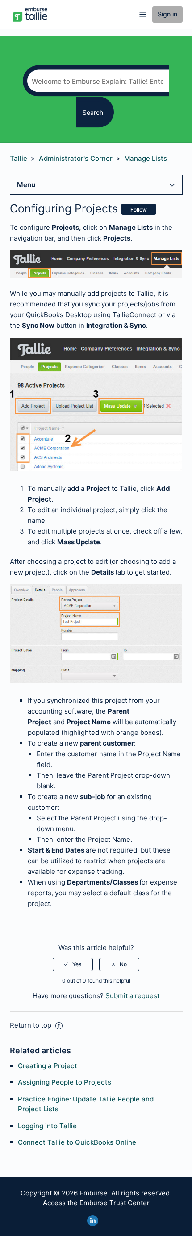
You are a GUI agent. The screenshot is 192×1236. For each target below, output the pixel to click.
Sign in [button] (167, 14)
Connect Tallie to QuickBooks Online (77, 1142)
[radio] (73, 964)
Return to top (31, 1025)
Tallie (18, 158)
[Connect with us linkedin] (92, 1220)
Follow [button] (138, 209)
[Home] (30, 14)
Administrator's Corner (76, 158)
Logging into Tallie (47, 1126)
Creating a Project (47, 1065)
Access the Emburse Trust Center (96, 1203)
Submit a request (132, 995)
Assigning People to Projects (64, 1082)
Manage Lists (145, 158)
